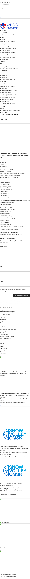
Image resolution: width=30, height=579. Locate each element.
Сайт (1, 281)
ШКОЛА (2, 63)
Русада (3, 37)
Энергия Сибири (6, 50)
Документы (4, 35)
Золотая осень (5, 56)
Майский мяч (5, 59)
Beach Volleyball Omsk (7, 54)
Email (2, 274)
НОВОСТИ (3, 61)
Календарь (4, 43)
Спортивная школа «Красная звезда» (11, 65)
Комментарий (4, 246)
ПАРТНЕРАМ (3, 70)
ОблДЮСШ (4, 67)
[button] (15, 74)
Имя (1, 266)
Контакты (4, 39)
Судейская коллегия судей (8, 34)
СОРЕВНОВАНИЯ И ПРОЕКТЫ (8, 41)
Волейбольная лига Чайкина (9, 48)
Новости (3, 119)
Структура (4, 32)
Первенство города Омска (8, 57)
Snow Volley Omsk (6, 46)
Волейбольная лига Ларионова (9, 45)
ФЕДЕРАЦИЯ (3, 30)
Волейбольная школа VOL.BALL (10, 68)
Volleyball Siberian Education (8, 52)
